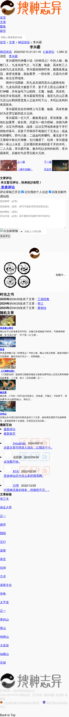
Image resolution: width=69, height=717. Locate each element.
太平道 (4, 602)
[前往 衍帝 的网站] (8, 485)
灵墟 (3, 662)
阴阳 (3, 533)
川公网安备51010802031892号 (21, 703)
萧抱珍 (42, 308)
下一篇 (48, 161)
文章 (3, 22)
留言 (3, 31)
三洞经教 (43, 299)
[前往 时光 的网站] (8, 471)
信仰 (3, 567)
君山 (3, 628)
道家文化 (6, 585)
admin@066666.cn (24, 690)
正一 (3, 516)
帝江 (40, 303)
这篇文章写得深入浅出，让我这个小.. (28, 447)
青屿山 (4, 619)
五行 (3, 542)
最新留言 (9, 433)
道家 (3, 550)
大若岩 (4, 645)
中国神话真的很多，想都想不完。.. (26, 490)
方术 (3, 576)
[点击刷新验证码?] (9, 230)
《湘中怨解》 (25, 169)
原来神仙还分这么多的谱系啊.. (23, 476)
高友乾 (48, 169)
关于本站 (37, 694)
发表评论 (7, 187)
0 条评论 (48, 52)
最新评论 (9, 429)
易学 (3, 524)
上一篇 (21, 161)
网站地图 (49, 694)
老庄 (3, 559)
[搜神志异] (34, 253)
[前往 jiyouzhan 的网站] (8, 443)
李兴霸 (13, 56)
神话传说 (24, 42)
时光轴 (59, 694)
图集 (3, 26)
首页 (3, 17)
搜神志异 (25, 694)
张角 (3, 593)
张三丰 (4, 498)
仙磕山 (4, 654)
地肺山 (4, 636)
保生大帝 (6, 507)
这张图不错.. (12, 461)
